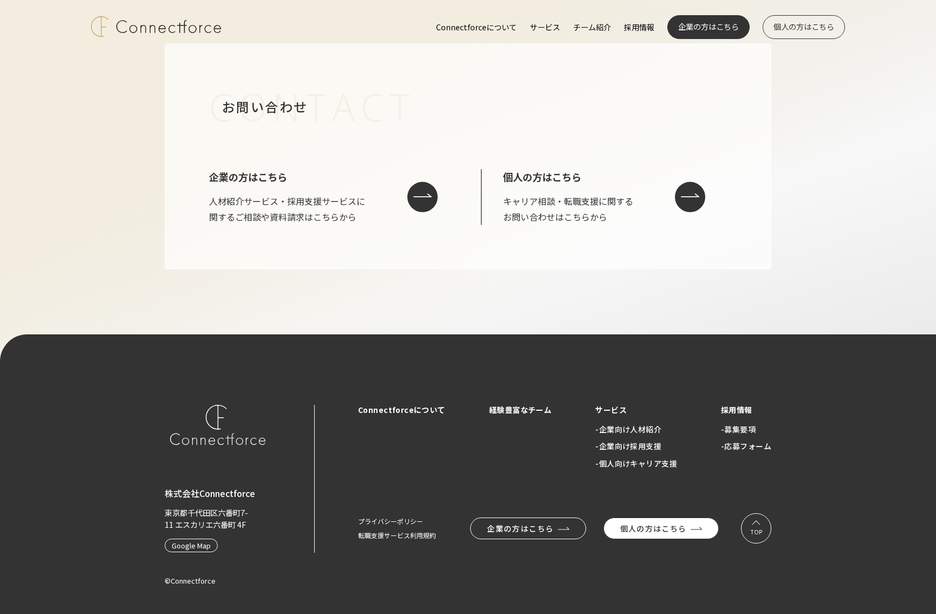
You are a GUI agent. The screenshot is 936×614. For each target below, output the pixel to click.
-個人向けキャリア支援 (636, 463)
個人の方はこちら (804, 26)
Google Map (191, 545)
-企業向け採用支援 (628, 446)
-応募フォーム (746, 446)
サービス (545, 27)
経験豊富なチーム (520, 410)
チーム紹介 (592, 27)
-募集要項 (738, 429)
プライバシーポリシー (390, 521)
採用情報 (639, 27)
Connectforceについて (476, 27)
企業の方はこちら (708, 26)
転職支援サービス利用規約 (397, 535)
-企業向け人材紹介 (628, 429)
